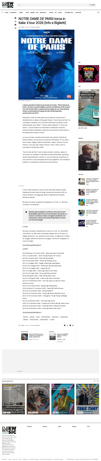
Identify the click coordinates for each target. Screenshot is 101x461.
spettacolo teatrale (44, 319)
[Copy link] (15, 28)
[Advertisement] (46, 175)
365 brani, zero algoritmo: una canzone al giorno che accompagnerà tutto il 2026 (92, 180)
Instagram (44, 426)
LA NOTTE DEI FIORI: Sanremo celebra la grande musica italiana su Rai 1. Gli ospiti (92, 222)
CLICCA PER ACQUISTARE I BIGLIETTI (32, 245)
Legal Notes (25, 459)
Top (37, 412)
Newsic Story (4, 459)
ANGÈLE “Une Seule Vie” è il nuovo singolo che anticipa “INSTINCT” (92, 191)
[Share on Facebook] (15, 18)
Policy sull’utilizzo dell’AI (58, 459)
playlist (8, 412)
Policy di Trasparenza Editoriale (46, 459)
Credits (9, 459)
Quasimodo (25, 319)
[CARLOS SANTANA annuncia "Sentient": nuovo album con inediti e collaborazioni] (32, 337)
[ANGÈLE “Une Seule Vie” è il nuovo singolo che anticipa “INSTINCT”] (81, 192)
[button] (2, 12)
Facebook (29, 426)
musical (37, 316)
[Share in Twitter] (15, 21)
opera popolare (55, 316)
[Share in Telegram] (15, 24)
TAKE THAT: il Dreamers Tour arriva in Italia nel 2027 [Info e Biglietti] (92, 212)
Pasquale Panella (64, 316)
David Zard (25, 316)
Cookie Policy (15, 459)
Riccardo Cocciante (34, 319)
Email (88, 426)
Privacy (20, 459)
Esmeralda (32, 316)
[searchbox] (53, 5)
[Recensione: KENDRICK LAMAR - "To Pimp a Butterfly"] (60, 337)
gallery (87, 194)
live (19, 27)
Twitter (59, 426)
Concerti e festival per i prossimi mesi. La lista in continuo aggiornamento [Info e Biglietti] (92, 201)
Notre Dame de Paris (46, 316)
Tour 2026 (52, 319)
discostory (59, 339)
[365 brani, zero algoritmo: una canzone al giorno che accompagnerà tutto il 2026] (81, 181)
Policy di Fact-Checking (33, 459)
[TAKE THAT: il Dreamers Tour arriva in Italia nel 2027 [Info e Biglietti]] (81, 213)
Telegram (74, 426)
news (23, 27)
